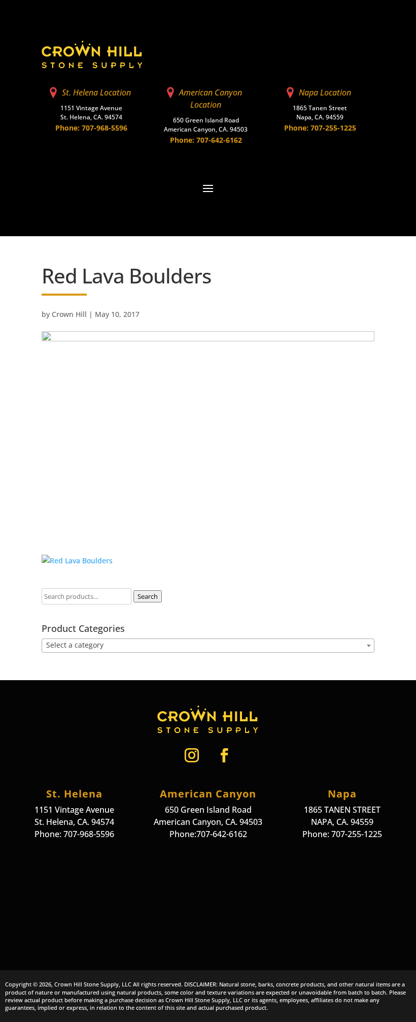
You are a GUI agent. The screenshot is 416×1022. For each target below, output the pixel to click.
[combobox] (208, 645)
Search (147, 596)
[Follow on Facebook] (224, 755)
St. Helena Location (96, 92)
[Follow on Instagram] (192, 755)
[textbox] (208, 645)
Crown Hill (69, 314)
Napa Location (325, 92)
